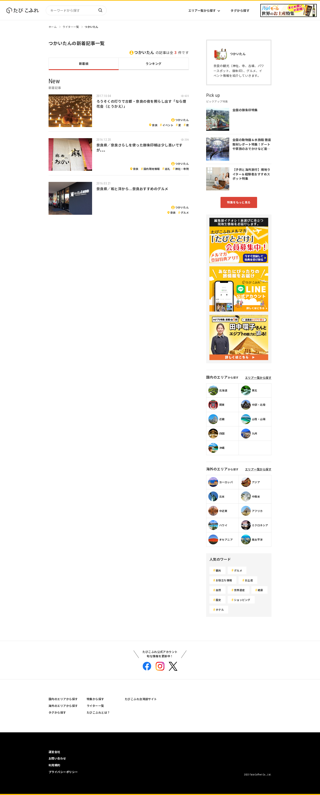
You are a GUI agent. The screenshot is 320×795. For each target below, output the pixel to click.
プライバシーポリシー (63, 772)
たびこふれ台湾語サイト (141, 699)
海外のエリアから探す (63, 706)
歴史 (218, 600)
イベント (167, 125)
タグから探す (240, 10)
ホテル (220, 609)
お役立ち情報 (224, 580)
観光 (218, 570)
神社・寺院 (182, 169)
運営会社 (54, 752)
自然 (218, 590)
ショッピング (242, 600)
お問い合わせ (57, 758)
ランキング (153, 63)
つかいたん (91, 27)
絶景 (260, 590)
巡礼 (167, 169)
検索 (100, 10)
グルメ (185, 212)
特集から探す (95, 699)
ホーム (53, 27)
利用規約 (54, 765)
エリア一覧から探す (202, 10)
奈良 (154, 125)
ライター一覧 (70, 27)
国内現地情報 (151, 169)
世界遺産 (239, 590)
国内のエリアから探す (63, 699)
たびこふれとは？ (98, 712)
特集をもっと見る (239, 202)
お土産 (249, 580)
